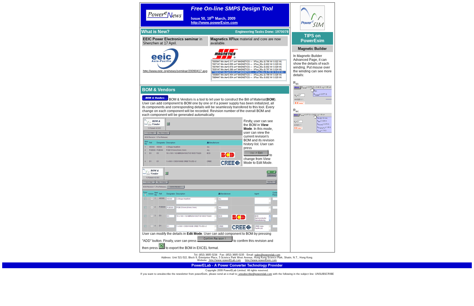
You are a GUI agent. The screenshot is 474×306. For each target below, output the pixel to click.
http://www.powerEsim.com (214, 23)
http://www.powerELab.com (224, 260)
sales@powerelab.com (267, 254)
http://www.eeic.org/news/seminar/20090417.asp (175, 71)
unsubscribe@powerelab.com (255, 274)
